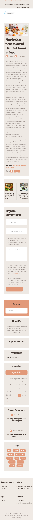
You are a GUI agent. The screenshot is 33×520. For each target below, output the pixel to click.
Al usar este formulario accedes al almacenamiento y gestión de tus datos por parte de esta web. (17, 281)
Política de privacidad (25, 503)
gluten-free (20, 454)
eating (18, 166)
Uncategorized (13, 358)
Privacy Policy (15, 273)
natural (11, 462)
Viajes (3, 500)
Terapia (3, 488)
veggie (12, 168)
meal (23, 458)
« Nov (7, 401)
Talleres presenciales (25, 486)
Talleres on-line (23, 488)
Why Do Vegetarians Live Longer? (18, 419)
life (17, 458)
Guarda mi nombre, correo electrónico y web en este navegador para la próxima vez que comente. (17, 241)
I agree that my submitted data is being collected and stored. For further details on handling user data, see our (17, 269)
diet (14, 166)
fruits (11, 454)
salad (7, 168)
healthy (10, 458)
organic (23, 166)
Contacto (21, 500)
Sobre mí (4, 486)
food (22, 450)
